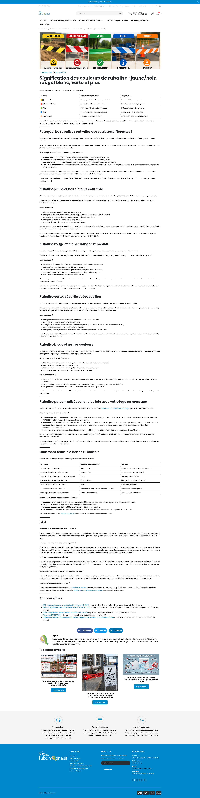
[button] (85, 630)
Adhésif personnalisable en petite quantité (92, 6)
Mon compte (113, 6)
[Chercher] (120, 13)
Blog (121, 6)
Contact (135, 6)
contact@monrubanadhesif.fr (142, 768)
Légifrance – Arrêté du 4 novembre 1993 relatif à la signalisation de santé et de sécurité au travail (78, 617)
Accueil (43, 20)
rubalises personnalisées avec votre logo (88, 590)
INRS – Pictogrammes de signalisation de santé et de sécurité (65, 612)
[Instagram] (159, 6)
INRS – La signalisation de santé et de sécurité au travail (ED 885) (66, 607)
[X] (156, 6)
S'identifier (143, 6)
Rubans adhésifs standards (90, 20)
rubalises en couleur (68, 514)
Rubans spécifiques (139, 20)
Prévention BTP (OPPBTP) (52, 615)
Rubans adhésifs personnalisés (63, 20)
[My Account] (152, 13)
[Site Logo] (44, 13)
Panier (127, 6)
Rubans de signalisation (117, 20)
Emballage (44, 24)
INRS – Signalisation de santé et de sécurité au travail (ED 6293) (66, 605)
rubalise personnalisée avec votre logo (115, 408)
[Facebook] (152, 6)
